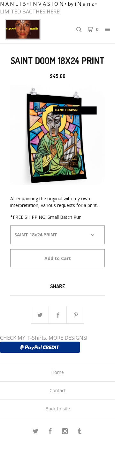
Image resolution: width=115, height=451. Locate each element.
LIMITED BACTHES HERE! (30, 11)
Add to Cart (57, 258)
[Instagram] (65, 432)
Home (57, 372)
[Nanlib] (31, 29)
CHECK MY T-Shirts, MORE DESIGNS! (43, 337)
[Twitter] (35, 432)
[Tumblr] (79, 432)
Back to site (57, 409)
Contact (58, 390)
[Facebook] (50, 432)
